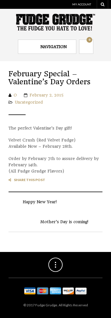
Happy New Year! (40, 202)
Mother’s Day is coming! (64, 221)
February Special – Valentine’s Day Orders (50, 78)
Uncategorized (29, 102)
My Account (81, 4)
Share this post (29, 180)
